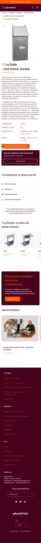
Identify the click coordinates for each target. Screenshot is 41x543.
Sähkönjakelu (8, 425)
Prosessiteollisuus (10, 420)
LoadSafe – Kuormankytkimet (14, 383)
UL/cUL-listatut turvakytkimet (13, 16)
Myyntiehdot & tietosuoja (12, 460)
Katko (16, 531)
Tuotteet (11, 13)
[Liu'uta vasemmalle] (16, 266)
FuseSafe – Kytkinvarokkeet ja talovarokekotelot (14, 393)
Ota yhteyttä (20, 161)
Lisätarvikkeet (9, 399)
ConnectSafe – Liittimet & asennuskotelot (18, 387)
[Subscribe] (32, 494)
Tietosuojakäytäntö (25, 531)
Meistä (6, 447)
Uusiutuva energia (10, 434)
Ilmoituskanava (9, 465)
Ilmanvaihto (8, 429)
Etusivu (3, 13)
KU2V (23, 251)
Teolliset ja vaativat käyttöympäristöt (16, 416)
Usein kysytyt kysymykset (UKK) (15, 456)
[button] (33, 7)
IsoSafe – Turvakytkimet (25, 13)
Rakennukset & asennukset (13, 411)
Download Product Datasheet (15, 146)
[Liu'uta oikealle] (25, 266)
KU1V (5, 251)
